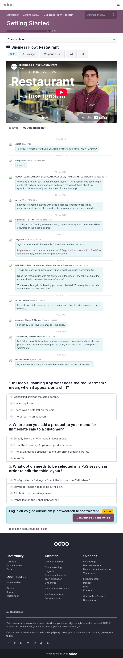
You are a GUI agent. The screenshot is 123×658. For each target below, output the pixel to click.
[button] (118, 5)
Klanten (87, 590)
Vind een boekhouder (57, 588)
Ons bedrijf (89, 561)
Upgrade (49, 571)
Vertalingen (12, 596)
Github (10, 588)
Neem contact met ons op (97, 569)
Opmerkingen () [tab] (37, 127)
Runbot (10, 592)
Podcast (87, 582)
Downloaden (13, 582)
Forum (9, 569)
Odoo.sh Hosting (54, 561)
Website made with (57, 653)
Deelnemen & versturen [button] (93, 517)
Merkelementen (92, 565)
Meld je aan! (40, 528)
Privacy (101, 596)
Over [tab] (14, 127)
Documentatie (14, 565)
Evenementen (91, 579)
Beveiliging (89, 600)
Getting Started (28, 23)
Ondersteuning (53, 567)
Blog (85, 586)
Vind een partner (54, 594)
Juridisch (88, 596)
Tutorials (11, 561)
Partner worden (53, 598)
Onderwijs (50, 582)
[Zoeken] (113, 15)
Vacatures (89, 573)
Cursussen (12, 14)
